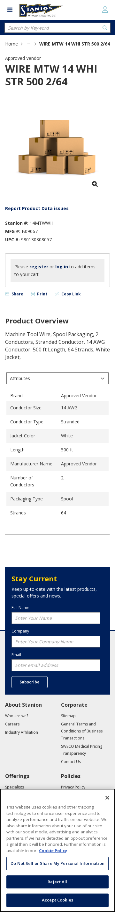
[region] (57, 850)
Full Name (20, 607)
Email (16, 655)
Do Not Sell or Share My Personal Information (57, 863)
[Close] (107, 798)
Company (20, 631)
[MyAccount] (105, 9)
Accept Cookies (57, 900)
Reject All (57, 882)
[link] (28, 43)
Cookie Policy (53, 850)
